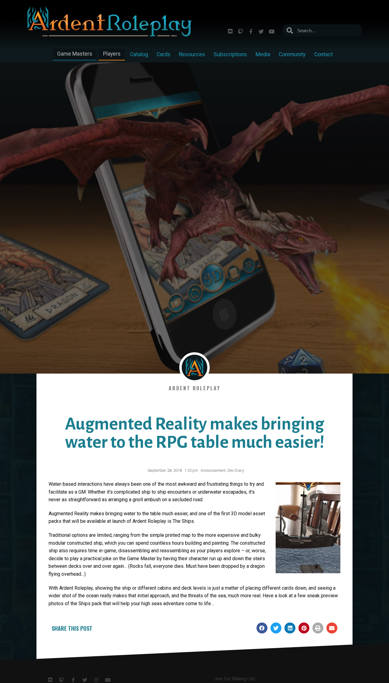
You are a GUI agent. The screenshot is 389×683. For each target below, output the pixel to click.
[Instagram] (96, 680)
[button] (75, 54)
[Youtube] (271, 31)
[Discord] (230, 31)
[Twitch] (240, 31)
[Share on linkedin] (289, 628)
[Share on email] (331, 628)
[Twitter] (261, 31)
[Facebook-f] (251, 31)
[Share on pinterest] (303, 628)
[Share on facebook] (261, 628)
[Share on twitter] (275, 628)
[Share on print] (317, 628)
